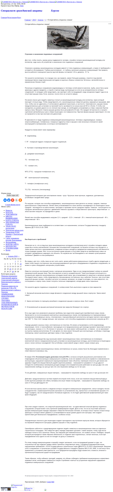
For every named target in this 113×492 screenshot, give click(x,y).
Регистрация (12, 17)
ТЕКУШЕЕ (5, 300)
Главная (4, 17)
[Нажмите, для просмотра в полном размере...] (68, 49)
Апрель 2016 (13, 256)
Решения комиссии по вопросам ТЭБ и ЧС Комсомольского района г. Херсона (11, 289)
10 (21, 264)
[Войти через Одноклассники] (20, 200)
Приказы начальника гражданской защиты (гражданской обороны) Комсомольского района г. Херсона (11, 280)
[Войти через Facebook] (8, 200)
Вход (19, 17)
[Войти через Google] (16, 200)
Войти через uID (12, 195)
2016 (34, 20)
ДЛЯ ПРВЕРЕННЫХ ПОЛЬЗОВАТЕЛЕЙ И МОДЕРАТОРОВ (9, 304)
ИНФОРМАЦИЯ (7, 296)
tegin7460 (50, 482)
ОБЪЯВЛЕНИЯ (7, 294)
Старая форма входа (12, 205)
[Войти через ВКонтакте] (5, 200)
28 (13, 271)
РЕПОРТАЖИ (6, 309)
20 (10, 269)
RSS (22, 6)
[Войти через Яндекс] (12, 200)
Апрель (40, 20)
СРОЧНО (5, 298)
